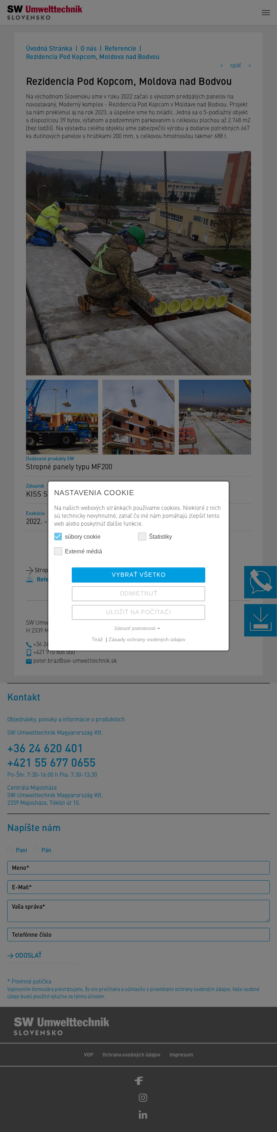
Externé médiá (83, 551)
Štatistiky (160, 537)
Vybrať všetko (139, 575)
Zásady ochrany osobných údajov (147, 639)
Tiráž (98, 639)
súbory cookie (83, 537)
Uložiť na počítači (138, 612)
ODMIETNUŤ (139, 593)
